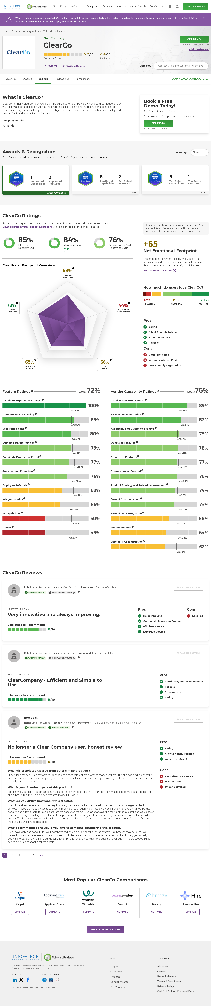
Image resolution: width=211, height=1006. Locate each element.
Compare (107, 6)
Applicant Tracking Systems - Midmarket (33, 31)
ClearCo (61, 31)
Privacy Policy (165, 986)
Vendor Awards (138, 6)
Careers (161, 971)
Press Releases (166, 976)
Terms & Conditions (169, 981)
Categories (92, 6)
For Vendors (156, 6)
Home (5, 31)
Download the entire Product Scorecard (27, 226)
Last (41, 855)
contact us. (38, 21)
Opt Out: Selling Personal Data (175, 991)
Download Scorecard (188, 78)
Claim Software (199, 49)
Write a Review (196, 6)
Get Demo (194, 39)
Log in (114, 966)
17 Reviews (50, 65)
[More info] (73, 268)
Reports (115, 976)
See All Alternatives (105, 929)
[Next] (33, 855)
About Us (121, 6)
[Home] (37, 7)
